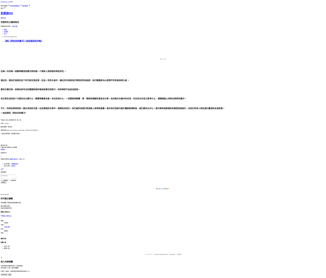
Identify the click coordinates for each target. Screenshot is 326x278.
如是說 (3, 149)
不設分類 (14, 26)
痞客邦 (12, 159)
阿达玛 (13, 166)
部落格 (6, 31)
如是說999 (7, 13)
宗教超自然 (14, 164)
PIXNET (150, 254)
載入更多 (3, 172)
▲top (2, 169)
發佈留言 (3, 182)
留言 (15, 159)
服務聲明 (179, 254)
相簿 (5, 29)
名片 (5, 33)
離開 (10, 274)
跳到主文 (3, 18)
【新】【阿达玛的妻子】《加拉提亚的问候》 (23, 41)
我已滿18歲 (4, 274)
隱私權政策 (172, 254)
